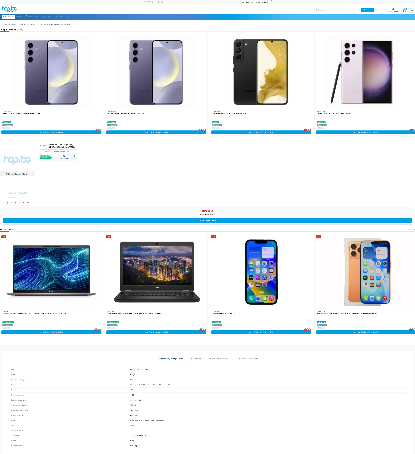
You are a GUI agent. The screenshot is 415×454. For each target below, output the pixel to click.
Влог (252, 2)
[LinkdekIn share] (19, 202)
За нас (258, 2)
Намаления (21, 17)
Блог (247, 2)
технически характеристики (57, 151)
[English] (271, 1)
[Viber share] (11, 202)
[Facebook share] (7, 202)
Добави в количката (52, 132)
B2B (67, 17)
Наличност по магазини (220, 359)
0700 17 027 (148, 2)
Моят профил (393, 11)
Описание (196, 359)
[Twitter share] (28, 202)
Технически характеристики (169, 359)
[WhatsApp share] (23, 202)
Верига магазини (58, 17)
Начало (242, 2)
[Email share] (15, 202)
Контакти (265, 2)
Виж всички (410, 230)
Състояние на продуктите (39, 17)
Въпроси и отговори (249, 359)
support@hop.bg (158, 2)
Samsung (133, 446)
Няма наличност (207, 221)
